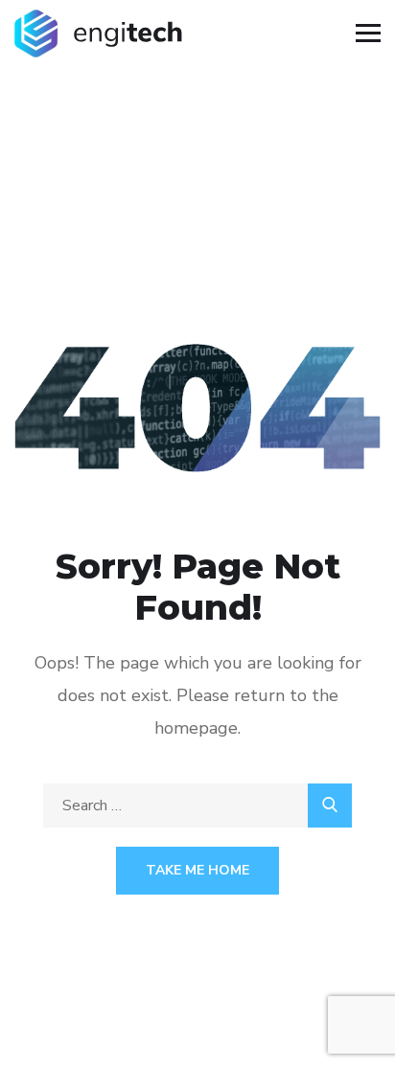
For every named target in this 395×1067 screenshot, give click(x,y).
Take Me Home (197, 870)
